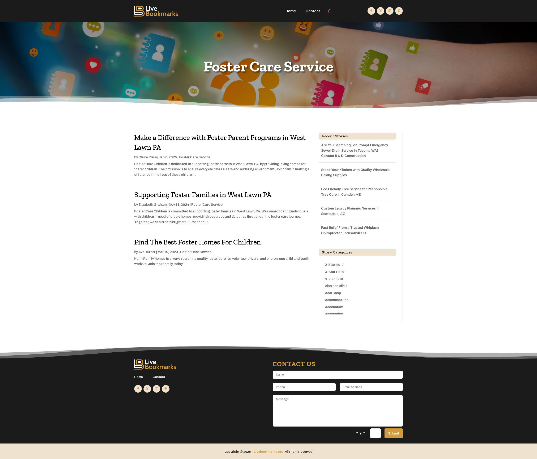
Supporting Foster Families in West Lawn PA (202, 194)
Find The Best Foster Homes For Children (197, 242)
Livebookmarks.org (268, 451)
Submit (393, 433)
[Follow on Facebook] (371, 11)
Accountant (334, 307)
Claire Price (147, 157)
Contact (313, 11)
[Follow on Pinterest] (399, 11)
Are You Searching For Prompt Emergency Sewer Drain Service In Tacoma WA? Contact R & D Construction (354, 150)
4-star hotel (334, 279)
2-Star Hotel (334, 264)
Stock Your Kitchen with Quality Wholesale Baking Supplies (355, 172)
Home (291, 11)
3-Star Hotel (334, 272)
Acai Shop (333, 293)
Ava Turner (146, 252)
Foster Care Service (194, 157)
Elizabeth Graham (152, 204)
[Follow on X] (380, 11)
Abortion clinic (336, 286)
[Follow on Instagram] (390, 11)
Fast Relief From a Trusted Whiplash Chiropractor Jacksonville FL (350, 230)
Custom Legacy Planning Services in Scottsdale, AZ (350, 211)
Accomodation (336, 300)
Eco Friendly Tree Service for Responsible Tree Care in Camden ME (354, 192)
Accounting (334, 314)
